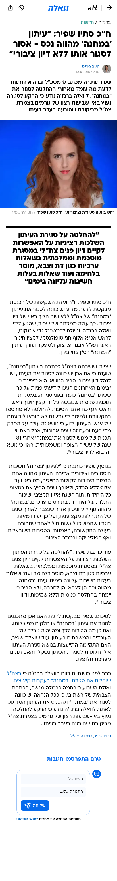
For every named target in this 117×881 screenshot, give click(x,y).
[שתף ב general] (10, 8)
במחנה (86, 736)
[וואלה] (58, 8)
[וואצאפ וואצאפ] (21, 8)
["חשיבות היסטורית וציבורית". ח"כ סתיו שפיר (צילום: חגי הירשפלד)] (58, 169)
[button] (92, 7)
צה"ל (74, 736)
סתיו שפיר (102, 736)
